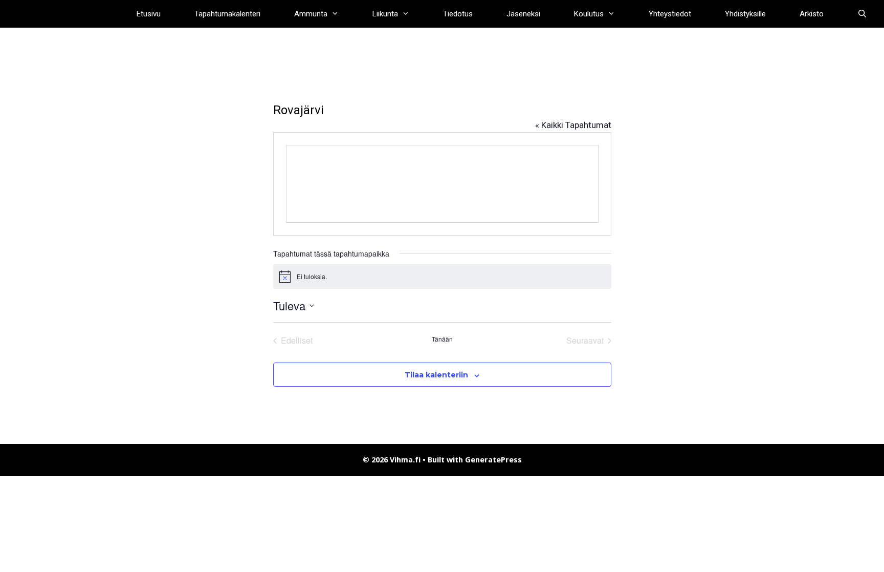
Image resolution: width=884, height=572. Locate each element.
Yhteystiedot (670, 13)
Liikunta (385, 13)
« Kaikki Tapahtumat (573, 125)
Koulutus (589, 13)
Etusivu (149, 13)
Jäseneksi (523, 13)
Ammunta (310, 13)
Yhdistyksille (745, 13)
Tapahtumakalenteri (227, 13)
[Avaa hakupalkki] (862, 14)
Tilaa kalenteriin (436, 374)
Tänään (442, 339)
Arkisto (812, 13)
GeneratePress (493, 459)
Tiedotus (458, 13)
